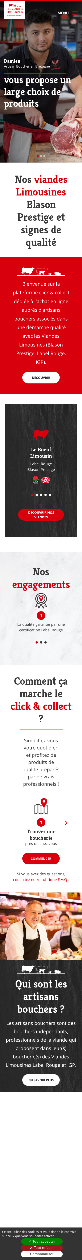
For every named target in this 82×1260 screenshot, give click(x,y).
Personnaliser (42, 1254)
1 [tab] (32, 495)
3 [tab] (41, 495)
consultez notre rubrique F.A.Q (40, 879)
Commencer (41, 858)
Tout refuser (43, 1248)
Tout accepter (43, 1241)
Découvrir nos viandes (41, 514)
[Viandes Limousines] (14, 10)
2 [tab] (37, 495)
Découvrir (41, 377)
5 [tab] (50, 495)
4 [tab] (45, 495)
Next (65, 822)
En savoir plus (41, 1080)
